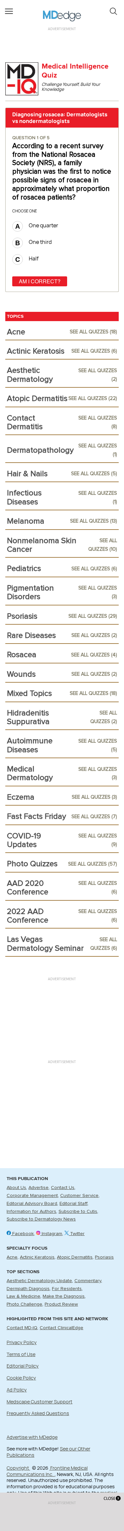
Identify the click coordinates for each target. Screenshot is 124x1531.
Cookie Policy (21, 1378)
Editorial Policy (23, 1366)
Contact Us (62, 1187)
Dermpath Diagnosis (28, 1288)
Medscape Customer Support (39, 1401)
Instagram (51, 1233)
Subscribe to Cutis (78, 1211)
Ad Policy (17, 1390)
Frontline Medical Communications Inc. (47, 1471)
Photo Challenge (24, 1304)
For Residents (67, 1288)
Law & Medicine (23, 1296)
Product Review (61, 1304)
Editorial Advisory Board (32, 1203)
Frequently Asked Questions (38, 1413)
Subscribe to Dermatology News (41, 1219)
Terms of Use (21, 1354)
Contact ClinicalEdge (61, 1328)
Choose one (24, 211)
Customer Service (79, 1195)
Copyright (18, 1468)
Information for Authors (31, 1211)
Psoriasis (104, 1257)
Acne (12, 1257)
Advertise (38, 1187)
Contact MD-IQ (22, 1328)
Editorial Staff (73, 1203)
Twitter (77, 1233)
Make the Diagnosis (64, 1296)
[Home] (62, 11)
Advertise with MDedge (32, 1437)
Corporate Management (32, 1195)
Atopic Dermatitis (75, 1257)
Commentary (87, 1280)
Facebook (22, 1233)
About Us (16, 1187)
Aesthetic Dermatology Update (39, 1280)
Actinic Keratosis (37, 1257)
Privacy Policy (22, 1342)
